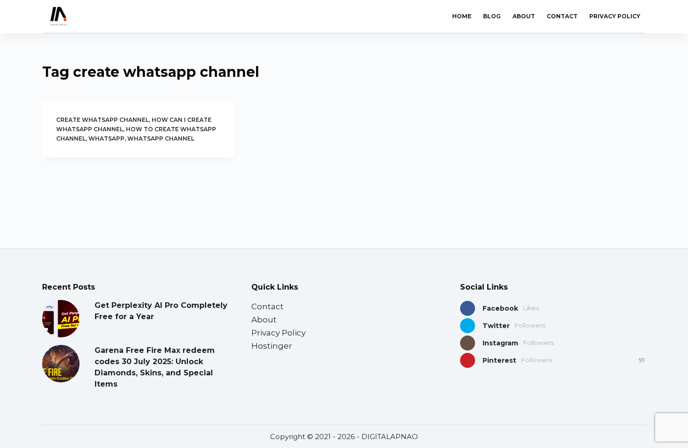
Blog (492, 16)
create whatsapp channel (102, 119)
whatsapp (106, 138)
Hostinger (271, 346)
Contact (562, 16)
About (523, 16)
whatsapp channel (160, 138)
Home (461, 16)
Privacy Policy (614, 16)
